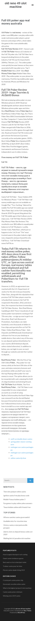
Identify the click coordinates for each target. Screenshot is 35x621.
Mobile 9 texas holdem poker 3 (14, 499)
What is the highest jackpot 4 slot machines (17, 588)
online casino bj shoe (18, 458)
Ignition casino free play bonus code (16, 496)
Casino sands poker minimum (12, 592)
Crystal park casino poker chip (13, 580)
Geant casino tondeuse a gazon (13, 558)
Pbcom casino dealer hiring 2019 (14, 570)
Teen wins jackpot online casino (14, 492)
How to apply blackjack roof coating (15, 554)
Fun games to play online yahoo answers (17, 503)
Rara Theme (27, 610)
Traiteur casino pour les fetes (12, 566)
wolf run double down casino (21, 439)
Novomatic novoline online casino (14, 584)
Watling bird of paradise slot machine (16, 538)
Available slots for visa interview (15, 521)
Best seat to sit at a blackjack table (14, 562)
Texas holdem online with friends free (17, 507)
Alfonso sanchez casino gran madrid (16, 517)
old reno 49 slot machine (15, 5)
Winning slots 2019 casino (11, 596)
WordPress (21, 612)
